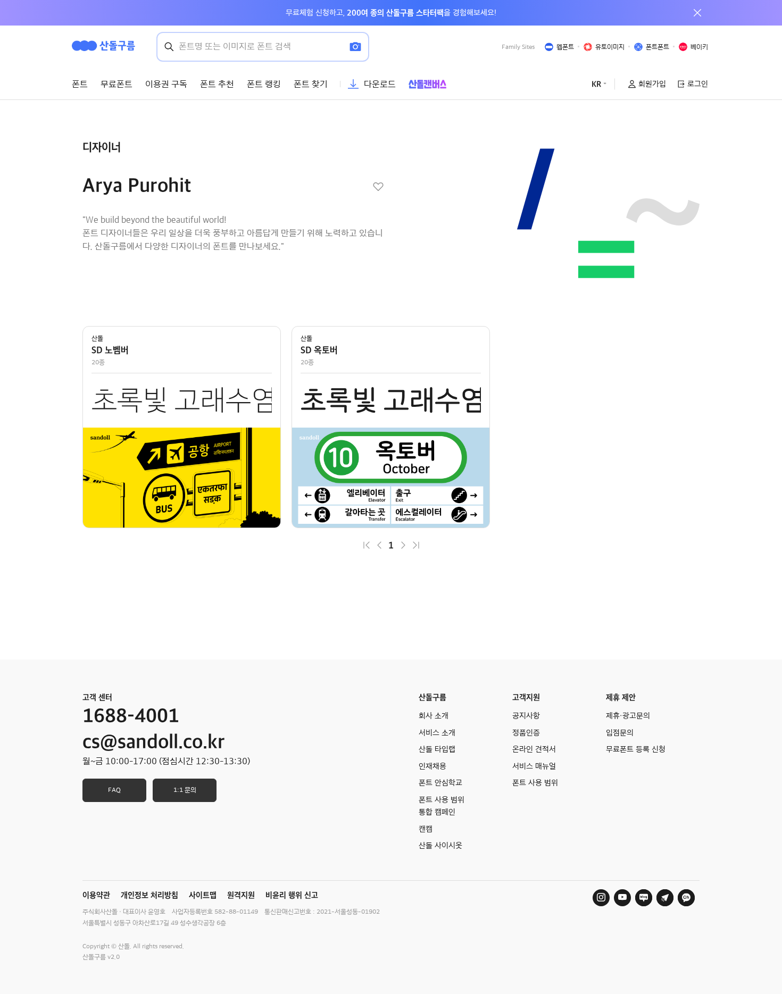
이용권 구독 (166, 84)
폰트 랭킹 (264, 84)
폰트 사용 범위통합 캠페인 (441, 806)
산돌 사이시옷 (440, 845)
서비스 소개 (437, 733)
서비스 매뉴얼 (534, 766)
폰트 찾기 (311, 84)
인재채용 (432, 766)
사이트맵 (203, 895)
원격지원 (241, 895)
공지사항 (526, 716)
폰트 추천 (217, 84)
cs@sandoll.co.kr (153, 742)
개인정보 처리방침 (149, 895)
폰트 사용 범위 (535, 783)
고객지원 (526, 697)
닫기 (697, 13)
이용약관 (96, 895)
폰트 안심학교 (440, 783)
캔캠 (425, 829)
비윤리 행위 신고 (291, 895)
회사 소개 (433, 716)
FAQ (114, 790)
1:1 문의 (184, 790)
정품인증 (526, 733)
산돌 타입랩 (437, 749)
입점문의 (620, 733)
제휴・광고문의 (628, 716)
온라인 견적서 (534, 749)
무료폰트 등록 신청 (635, 749)
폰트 (80, 84)
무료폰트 (116, 84)
